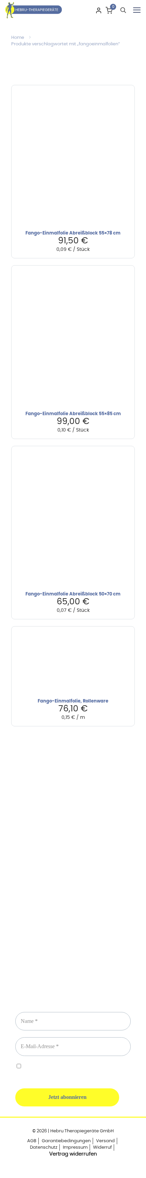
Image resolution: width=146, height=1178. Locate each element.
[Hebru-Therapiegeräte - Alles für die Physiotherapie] (33, 10)
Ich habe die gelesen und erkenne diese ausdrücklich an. (72, 1070)
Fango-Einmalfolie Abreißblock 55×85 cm (73, 414)
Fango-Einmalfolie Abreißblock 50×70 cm (73, 594)
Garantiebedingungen (66, 1141)
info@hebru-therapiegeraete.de (73, 888)
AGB (31, 1141)
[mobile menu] (137, 10)
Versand (105, 1141)
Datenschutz (43, 1147)
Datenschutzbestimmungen (82, 1067)
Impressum (75, 1147)
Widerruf (102, 1147)
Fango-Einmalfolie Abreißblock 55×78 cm (73, 233)
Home (17, 37)
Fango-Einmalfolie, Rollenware (73, 701)
